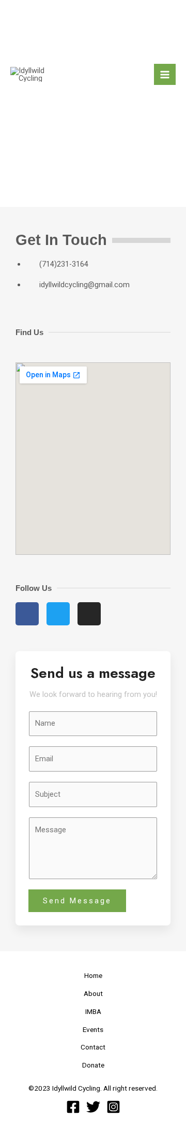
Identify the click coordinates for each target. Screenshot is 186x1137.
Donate (93, 1065)
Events (93, 1029)
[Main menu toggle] (165, 74)
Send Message (77, 900)
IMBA (93, 1011)
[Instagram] (113, 1107)
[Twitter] (93, 1107)
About (93, 993)
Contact (93, 1047)
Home (93, 975)
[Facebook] (73, 1107)
